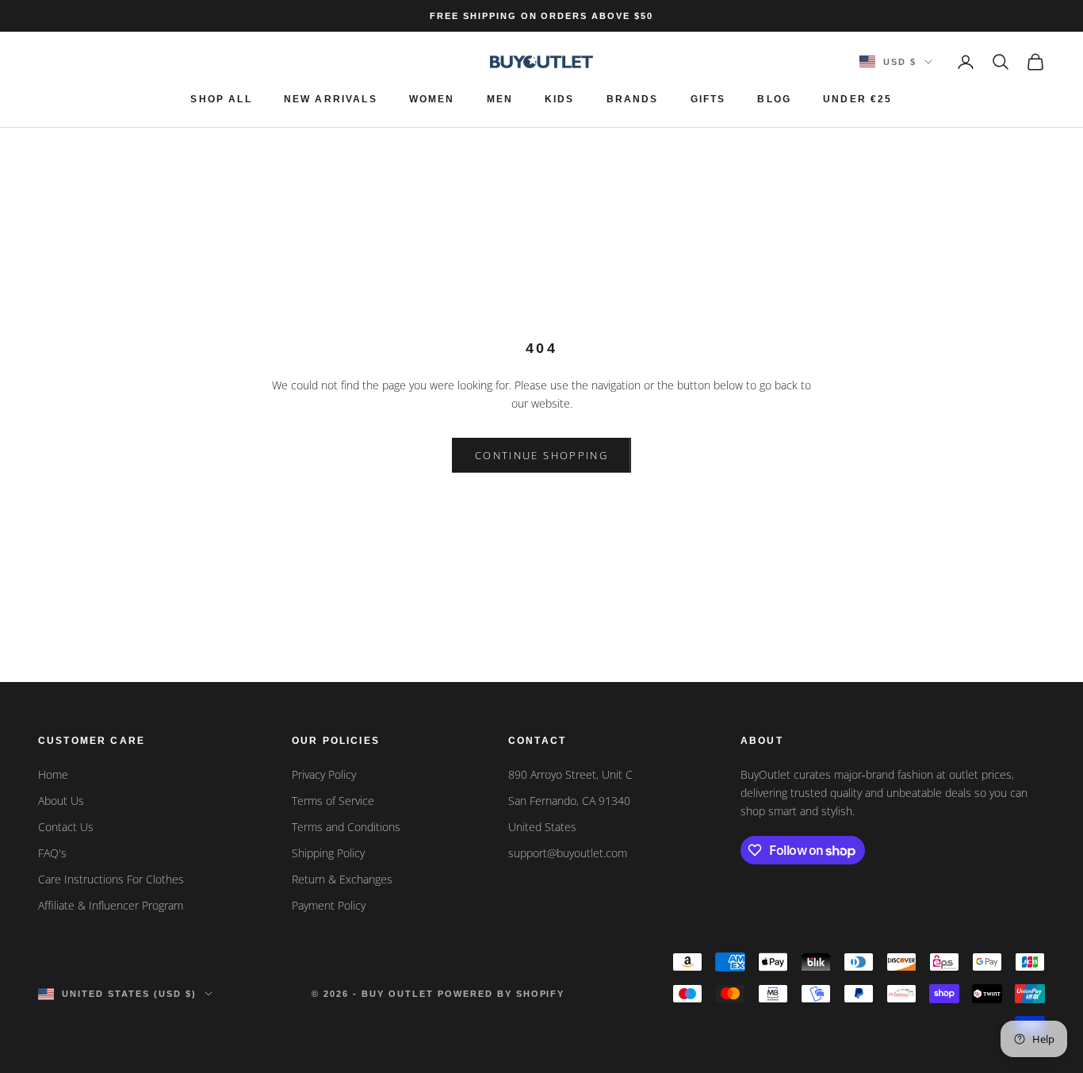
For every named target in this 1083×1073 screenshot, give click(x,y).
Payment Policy (328, 905)
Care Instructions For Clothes (111, 879)
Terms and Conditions (346, 826)
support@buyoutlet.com (567, 852)
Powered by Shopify (501, 993)
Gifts (708, 99)
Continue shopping (541, 455)
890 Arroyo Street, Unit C (570, 774)
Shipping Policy (328, 852)
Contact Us (66, 826)
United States (542, 826)
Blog (774, 99)
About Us (61, 800)
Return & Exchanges (342, 879)
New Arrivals (330, 99)
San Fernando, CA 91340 (569, 800)
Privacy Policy (324, 774)
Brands (633, 99)
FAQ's (52, 852)
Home (53, 774)
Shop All (220, 99)
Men (500, 99)
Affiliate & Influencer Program (110, 905)
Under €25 (857, 99)
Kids (560, 99)
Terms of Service (333, 800)
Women (432, 99)
